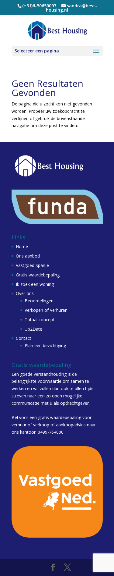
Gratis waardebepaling (38, 275)
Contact (23, 338)
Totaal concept (39, 319)
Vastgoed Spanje (32, 265)
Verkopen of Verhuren (46, 310)
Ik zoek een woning (35, 284)
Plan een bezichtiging (45, 345)
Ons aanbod (28, 256)
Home (22, 246)
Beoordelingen (39, 301)
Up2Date (33, 329)
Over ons (25, 293)
